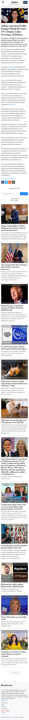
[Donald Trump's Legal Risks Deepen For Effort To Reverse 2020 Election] (14, 294)
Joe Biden (11, 67)
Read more (4, 700)
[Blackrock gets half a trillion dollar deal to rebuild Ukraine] (14, 572)
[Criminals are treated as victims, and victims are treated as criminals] (14, 640)
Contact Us (16, 717)
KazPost (14, 2)
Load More (14, 672)
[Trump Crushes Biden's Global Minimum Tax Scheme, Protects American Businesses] (14, 214)
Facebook (12, 104)
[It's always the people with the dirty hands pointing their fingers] (14, 334)
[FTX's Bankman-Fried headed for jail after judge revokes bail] (14, 533)
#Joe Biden (4, 178)
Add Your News (5, 710)
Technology (4, 709)
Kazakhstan (4, 703)
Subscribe (24, 194)
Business (3, 707)
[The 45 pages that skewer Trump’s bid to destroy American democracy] (14, 253)
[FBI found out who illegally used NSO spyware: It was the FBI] (14, 408)
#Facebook (12, 178)
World (2, 705)
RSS (4, 712)
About (21, 717)
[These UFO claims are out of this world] (14, 605)
